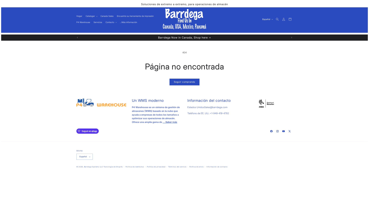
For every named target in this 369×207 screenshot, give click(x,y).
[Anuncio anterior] (77, 37)
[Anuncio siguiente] (291, 37)
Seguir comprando (184, 81)
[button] (91, 16)
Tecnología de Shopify (113, 167)
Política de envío (196, 167)
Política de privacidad (156, 167)
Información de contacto (216, 167)
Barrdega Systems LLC (93, 167)
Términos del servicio (177, 167)
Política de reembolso (135, 167)
